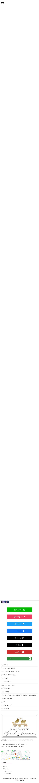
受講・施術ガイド (5, 688)
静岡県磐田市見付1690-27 (17, 744)
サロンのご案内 (5, 692)
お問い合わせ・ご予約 (6, 698)
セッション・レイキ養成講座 (8, 668)
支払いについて (5, 708)
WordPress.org (7, 773)
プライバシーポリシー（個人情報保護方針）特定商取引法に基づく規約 (18, 695)
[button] (19, 609)
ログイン (5, 766)
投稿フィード (6, 768)
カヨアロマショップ (6, 705)
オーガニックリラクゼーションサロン (10, 671)
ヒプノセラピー (5, 678)
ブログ (11, 658)
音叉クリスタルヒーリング (7, 685)
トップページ (4, 664)
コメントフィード (7, 771)
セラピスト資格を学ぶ (6, 681)
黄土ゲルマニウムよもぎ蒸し (8, 675)
